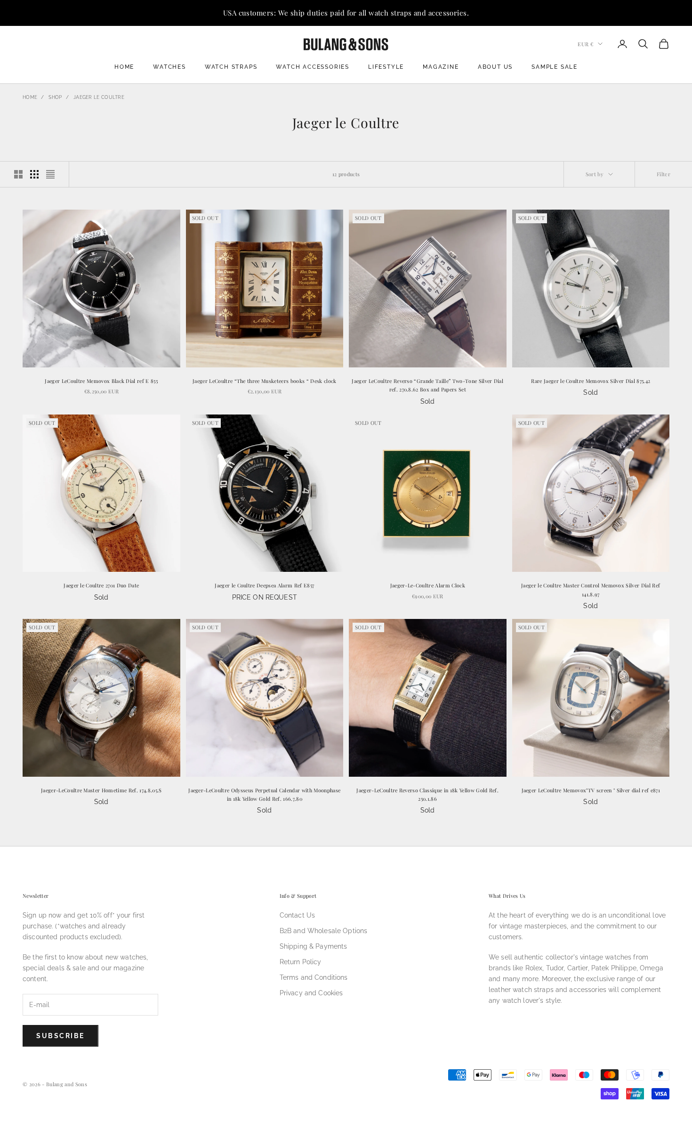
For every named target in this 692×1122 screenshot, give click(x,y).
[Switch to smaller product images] (34, 174)
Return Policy (301, 962)
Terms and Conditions (314, 977)
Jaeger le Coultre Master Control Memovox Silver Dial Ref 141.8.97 (590, 589)
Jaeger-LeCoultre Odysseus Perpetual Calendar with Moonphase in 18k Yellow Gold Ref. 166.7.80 (264, 794)
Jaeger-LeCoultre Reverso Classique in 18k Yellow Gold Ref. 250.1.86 (427, 794)
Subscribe (60, 1036)
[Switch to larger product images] (18, 174)
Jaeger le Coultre (98, 97)
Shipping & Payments (313, 946)
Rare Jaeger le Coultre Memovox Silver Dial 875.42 (590, 380)
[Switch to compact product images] (50, 174)
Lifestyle (386, 67)
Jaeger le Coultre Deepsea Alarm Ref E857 (264, 585)
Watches (169, 67)
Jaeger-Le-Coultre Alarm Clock (427, 585)
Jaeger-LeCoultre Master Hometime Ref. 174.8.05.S (101, 790)
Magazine (441, 67)
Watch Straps (231, 67)
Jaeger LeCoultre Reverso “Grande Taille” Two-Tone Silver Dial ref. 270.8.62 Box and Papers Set (427, 385)
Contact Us (297, 915)
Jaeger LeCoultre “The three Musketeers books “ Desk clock (264, 380)
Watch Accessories (312, 67)
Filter (663, 174)
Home (124, 67)
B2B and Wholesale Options (324, 931)
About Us (495, 67)
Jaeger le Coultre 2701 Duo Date (101, 585)
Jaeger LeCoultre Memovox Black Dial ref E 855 (101, 380)
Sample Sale (554, 67)
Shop (55, 97)
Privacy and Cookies (311, 993)
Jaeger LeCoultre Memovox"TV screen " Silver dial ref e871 (591, 790)
